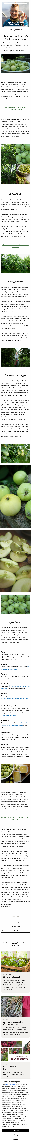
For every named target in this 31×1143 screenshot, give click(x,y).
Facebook (16, 927)
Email (15, 930)
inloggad (14, 943)
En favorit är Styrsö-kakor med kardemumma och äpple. (14, 698)
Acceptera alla (15, 1130)
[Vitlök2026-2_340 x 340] (15, 15)
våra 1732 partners (10, 1084)
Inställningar (15, 1135)
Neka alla (15, 1139)
